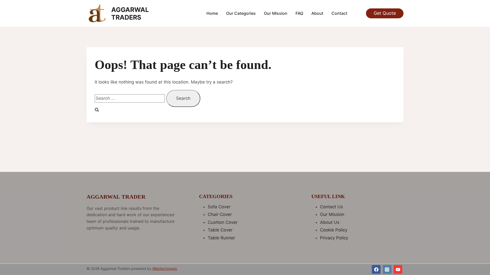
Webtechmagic (164, 268)
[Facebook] (376, 269)
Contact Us (331, 206)
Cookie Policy (333, 229)
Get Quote (385, 13)
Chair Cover (220, 214)
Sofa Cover (219, 206)
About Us (329, 222)
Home (212, 13)
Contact (339, 13)
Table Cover (220, 229)
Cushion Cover (223, 222)
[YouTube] (398, 269)
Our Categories (241, 13)
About (317, 13)
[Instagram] (387, 269)
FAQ (299, 13)
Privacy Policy (334, 237)
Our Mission (275, 13)
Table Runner (221, 237)
